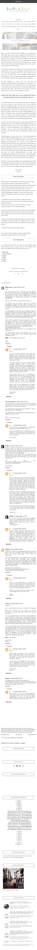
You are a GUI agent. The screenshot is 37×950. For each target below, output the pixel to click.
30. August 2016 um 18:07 (19, 649)
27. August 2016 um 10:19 (19, 425)
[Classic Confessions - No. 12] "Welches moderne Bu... (20, 817)
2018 (18, 801)
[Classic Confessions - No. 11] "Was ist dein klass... (20, 823)
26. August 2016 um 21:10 (16, 445)
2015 (18, 843)
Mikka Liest (5, 252)
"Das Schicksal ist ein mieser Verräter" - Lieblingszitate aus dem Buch (21, 903)
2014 (18, 844)
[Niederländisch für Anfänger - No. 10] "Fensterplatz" (20, 812)
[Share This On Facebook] (14, 274)
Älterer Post (32, 734)
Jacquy (4, 255)
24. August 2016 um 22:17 (18, 287)
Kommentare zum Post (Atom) (15, 737)
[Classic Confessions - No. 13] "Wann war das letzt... (20, 814)
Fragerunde (24, 271)
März (19, 837)
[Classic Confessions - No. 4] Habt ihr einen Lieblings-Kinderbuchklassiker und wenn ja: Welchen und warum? (21, 912)
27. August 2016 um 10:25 (19, 473)
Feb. (19, 839)
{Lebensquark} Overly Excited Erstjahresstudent (20, 822)
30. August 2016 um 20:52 (16, 678)
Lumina (4, 259)
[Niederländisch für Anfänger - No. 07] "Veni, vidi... (19, 828)
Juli (19, 831)
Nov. (19, 805)
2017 (18, 802)
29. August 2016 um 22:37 (20, 516)
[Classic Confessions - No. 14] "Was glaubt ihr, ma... (20, 811)
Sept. (19, 808)
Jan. (19, 840)
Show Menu (18, 1)
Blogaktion (17, 271)
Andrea (4, 261)
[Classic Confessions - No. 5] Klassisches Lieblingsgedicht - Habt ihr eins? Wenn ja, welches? (21, 922)
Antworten (7, 343)
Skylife (4, 257)
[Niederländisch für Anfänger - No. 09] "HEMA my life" (19, 815)
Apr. (19, 836)
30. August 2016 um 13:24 (16, 603)
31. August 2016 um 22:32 (19, 691)
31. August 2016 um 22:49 (19, 528)
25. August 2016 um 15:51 (21, 401)
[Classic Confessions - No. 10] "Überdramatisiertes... (20, 825)
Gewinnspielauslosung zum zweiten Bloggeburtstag (20, 826)
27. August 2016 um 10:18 (19, 349)
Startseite (19, 734)
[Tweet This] (18, 274)
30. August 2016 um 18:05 (19, 578)
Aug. (19, 809)
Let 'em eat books (6, 254)
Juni (19, 833)
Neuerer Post (5, 734)
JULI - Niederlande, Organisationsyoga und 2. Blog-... (19, 829)
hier (20, 233)
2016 (18, 804)
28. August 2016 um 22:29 (15, 549)
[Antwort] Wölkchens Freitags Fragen (19, 820)
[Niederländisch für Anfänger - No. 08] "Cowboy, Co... (19, 818)
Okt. (19, 806)
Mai (19, 834)
